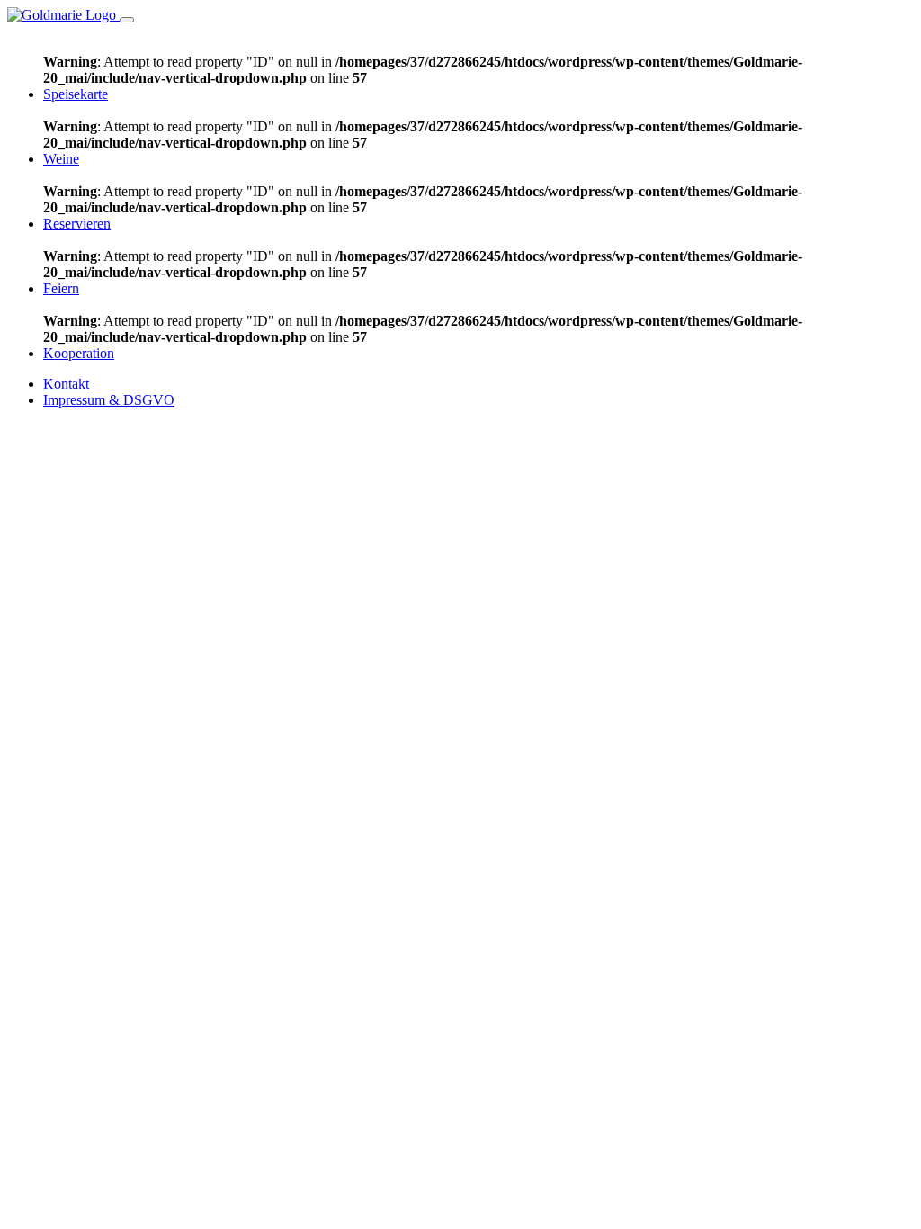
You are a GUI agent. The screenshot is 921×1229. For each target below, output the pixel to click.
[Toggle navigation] (127, 19)
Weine (61, 158)
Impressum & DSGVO (108, 400)
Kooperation (78, 353)
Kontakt (66, 383)
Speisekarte (75, 94)
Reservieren (77, 223)
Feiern (61, 288)
